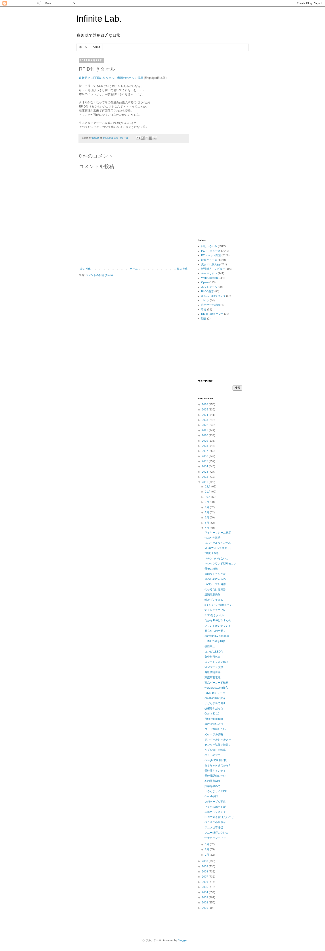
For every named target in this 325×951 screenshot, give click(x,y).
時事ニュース (209, 260)
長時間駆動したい (215, 775)
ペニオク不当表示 (215, 822)
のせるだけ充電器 (215, 589)
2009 (205, 866)
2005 (205, 887)
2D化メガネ (212, 553)
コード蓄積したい (215, 729)
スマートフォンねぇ (216, 661)
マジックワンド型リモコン (220, 563)
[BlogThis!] (142, 138)
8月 (207, 507)
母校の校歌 (211, 568)
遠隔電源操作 (212, 594)
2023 (205, 420)
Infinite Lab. (99, 18)
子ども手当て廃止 (215, 703)
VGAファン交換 (214, 667)
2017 (205, 450)
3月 (207, 844)
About (96, 46)
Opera (205, 282)
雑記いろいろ (209, 246)
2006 (205, 882)
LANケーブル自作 (215, 584)
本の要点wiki (212, 780)
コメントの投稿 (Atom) (99, 275)
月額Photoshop (214, 718)
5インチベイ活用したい (219, 604)
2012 (205, 476)
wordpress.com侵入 (216, 687)
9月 (207, 502)
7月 (207, 512)
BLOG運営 (207, 291)
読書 (203, 318)
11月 (208, 491)
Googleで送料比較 (216, 760)
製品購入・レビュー (213, 268)
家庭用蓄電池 (212, 677)
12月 (208, 486)
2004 (205, 892)
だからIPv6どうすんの (218, 620)
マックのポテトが (215, 806)
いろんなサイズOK (216, 791)
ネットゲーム (209, 287)
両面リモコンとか (215, 574)
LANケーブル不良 (215, 801)
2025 (205, 409)
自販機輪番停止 (214, 672)
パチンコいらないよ (216, 558)
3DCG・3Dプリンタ (213, 296)
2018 (205, 445)
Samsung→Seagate (217, 635)
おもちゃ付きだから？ (218, 765)
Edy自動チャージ (215, 693)
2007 (205, 876)
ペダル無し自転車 (215, 749)
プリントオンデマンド (218, 625)
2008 (205, 871)
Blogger (182, 940)
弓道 (203, 309)
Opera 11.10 (212, 713)
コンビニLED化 (214, 651)
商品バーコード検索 (216, 682)
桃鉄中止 (210, 646)
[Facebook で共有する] (151, 138)
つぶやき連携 (212, 537)
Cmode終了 (212, 796)
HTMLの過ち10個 (215, 641)
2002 (205, 902)
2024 (205, 414)
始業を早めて (212, 786)
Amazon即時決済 (215, 698)
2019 (205, 440)
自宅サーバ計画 (210, 304)
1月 (207, 854)
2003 (205, 897)
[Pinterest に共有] (155, 138)
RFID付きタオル (214, 615)
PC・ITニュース (210, 250)
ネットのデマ (212, 755)
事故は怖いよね (214, 724)
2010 (205, 861)
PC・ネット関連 (211, 255)
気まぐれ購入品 (210, 264)
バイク (205, 300)
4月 (207, 527)
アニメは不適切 (214, 827)
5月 (207, 522)
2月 (207, 849)
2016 (205, 456)
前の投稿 (182, 268)
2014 (205, 466)
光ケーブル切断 (214, 734)
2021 (205, 430)
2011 (205, 482)
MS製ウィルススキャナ (218, 548)
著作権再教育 (212, 656)
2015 (205, 461)
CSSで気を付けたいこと (219, 817)
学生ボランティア (215, 837)
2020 (205, 435)
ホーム (83, 47)
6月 (207, 517)
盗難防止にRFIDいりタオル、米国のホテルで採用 (111, 77)
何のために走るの (215, 579)
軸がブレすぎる (214, 599)
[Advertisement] (220, 125)
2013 (205, 471)
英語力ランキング (215, 812)
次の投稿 (85, 268)
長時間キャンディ (215, 770)
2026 (205, 404)
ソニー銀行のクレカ (216, 832)
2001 (205, 907)
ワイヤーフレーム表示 (218, 532)
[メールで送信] (138, 138)
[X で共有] (146, 138)
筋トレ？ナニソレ (215, 610)
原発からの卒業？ (215, 630)
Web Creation (209, 277)
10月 (208, 497)
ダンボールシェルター (218, 739)
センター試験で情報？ (218, 744)
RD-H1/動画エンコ (212, 314)
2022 (205, 425)
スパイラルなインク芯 (218, 542)
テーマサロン (209, 273)
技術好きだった (214, 708)
